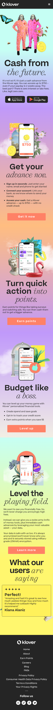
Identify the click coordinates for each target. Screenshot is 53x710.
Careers (26, 662)
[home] (10, 4)
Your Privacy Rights (26, 687)
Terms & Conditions (26, 683)
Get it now (26, 217)
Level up (26, 429)
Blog (26, 666)
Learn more (26, 550)
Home (26, 649)
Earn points (26, 321)
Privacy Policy (26, 675)
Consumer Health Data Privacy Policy (26, 679)
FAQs (26, 670)
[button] (49, 4)
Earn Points (26, 658)
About (26, 653)
